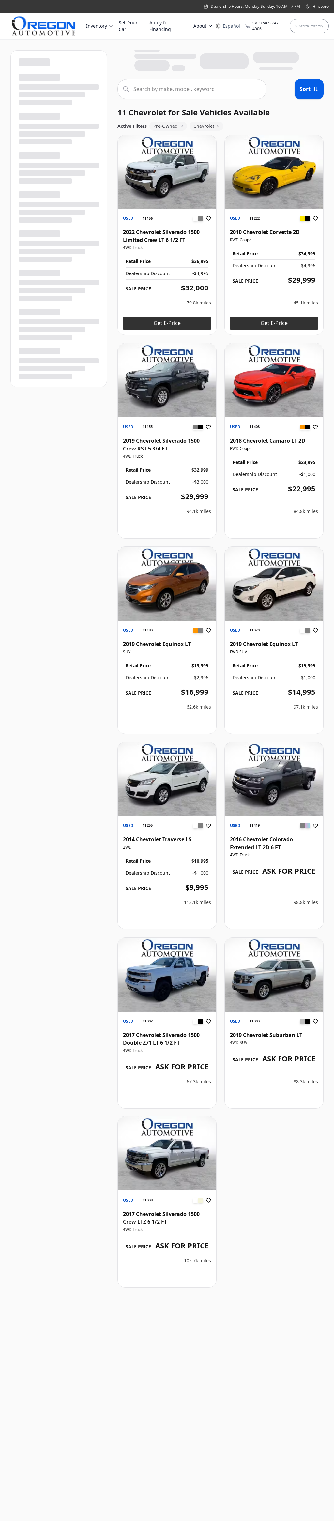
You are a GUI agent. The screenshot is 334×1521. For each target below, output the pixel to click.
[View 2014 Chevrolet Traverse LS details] (167, 779)
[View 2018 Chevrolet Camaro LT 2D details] (274, 380)
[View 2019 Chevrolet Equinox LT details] (167, 584)
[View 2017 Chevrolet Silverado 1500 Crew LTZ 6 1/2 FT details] (167, 1153)
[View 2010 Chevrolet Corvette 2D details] (274, 172)
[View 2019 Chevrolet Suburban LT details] (274, 975)
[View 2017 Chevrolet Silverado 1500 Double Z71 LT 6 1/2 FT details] (167, 975)
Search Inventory (311, 26)
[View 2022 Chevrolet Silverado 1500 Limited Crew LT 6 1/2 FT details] (167, 172)
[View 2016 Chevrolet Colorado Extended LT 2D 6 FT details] (274, 779)
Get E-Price (167, 323)
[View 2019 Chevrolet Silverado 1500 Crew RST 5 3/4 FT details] (167, 380)
